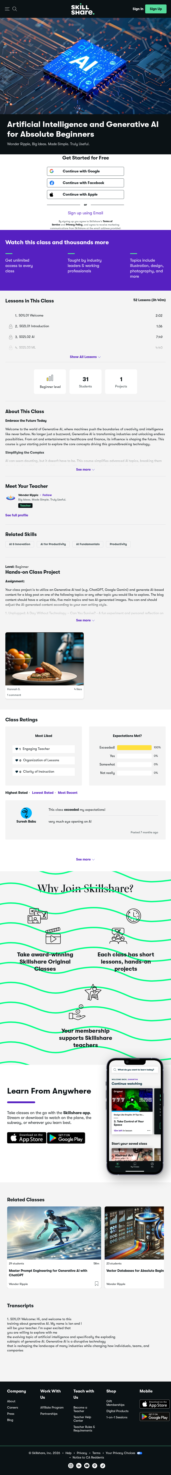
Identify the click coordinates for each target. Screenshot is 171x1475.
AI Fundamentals (88, 544)
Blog (10, 1420)
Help (68, 1453)
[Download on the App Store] (25, 1138)
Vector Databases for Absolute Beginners (138, 1271)
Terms (96, 1453)
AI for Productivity (53, 544)
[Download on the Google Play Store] (152, 1417)
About (11, 1401)
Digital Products (117, 1411)
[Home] (82, 9)
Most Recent (67, 793)
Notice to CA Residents (88, 1457)
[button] (7, 9)
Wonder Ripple (35, 495)
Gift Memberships (115, 1403)
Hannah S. (13, 689)
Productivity (118, 544)
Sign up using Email (85, 213)
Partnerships (48, 1413)
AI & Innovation (19, 544)
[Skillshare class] (54, 1233)
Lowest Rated (42, 793)
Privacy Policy (74, 224)
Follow (47, 494)
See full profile (16, 515)
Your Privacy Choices (120, 1453)
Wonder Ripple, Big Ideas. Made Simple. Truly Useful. (48, 144)
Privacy (82, 1453)
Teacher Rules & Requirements (84, 1428)
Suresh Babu (26, 821)
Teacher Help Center (82, 1418)
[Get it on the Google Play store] (67, 1138)
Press (10, 1413)
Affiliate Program (52, 1407)
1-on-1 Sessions (116, 1417)
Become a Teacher (80, 1409)
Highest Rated (16, 793)
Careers (12, 1407)
